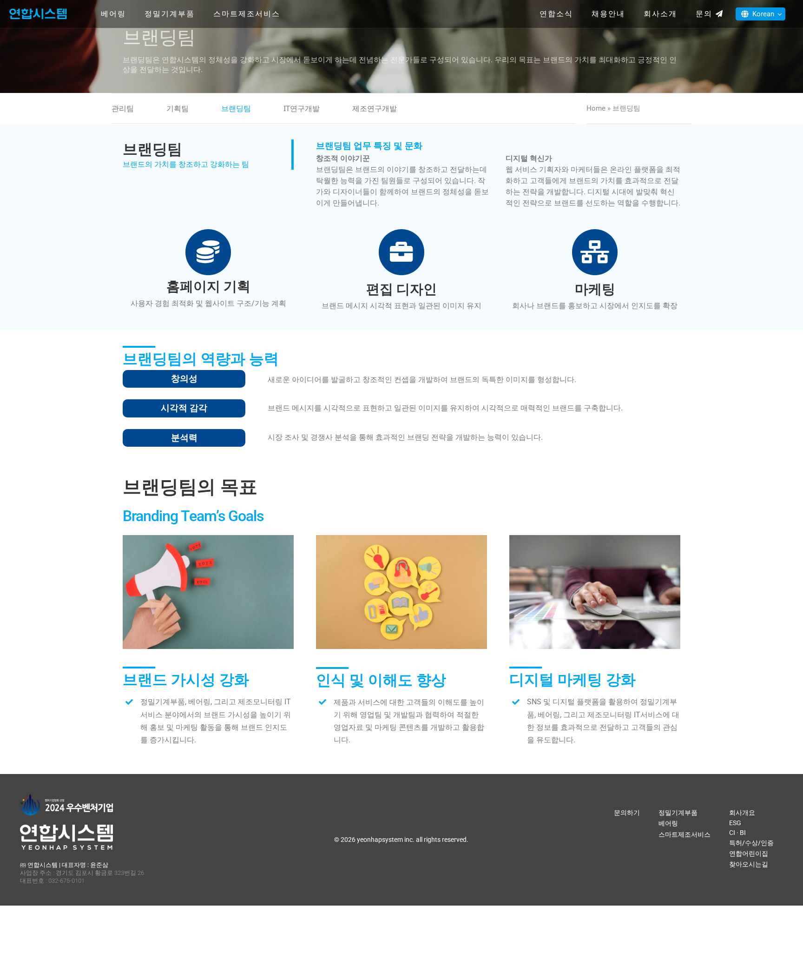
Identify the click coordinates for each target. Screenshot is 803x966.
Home (596, 108)
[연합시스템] (38, 9)
